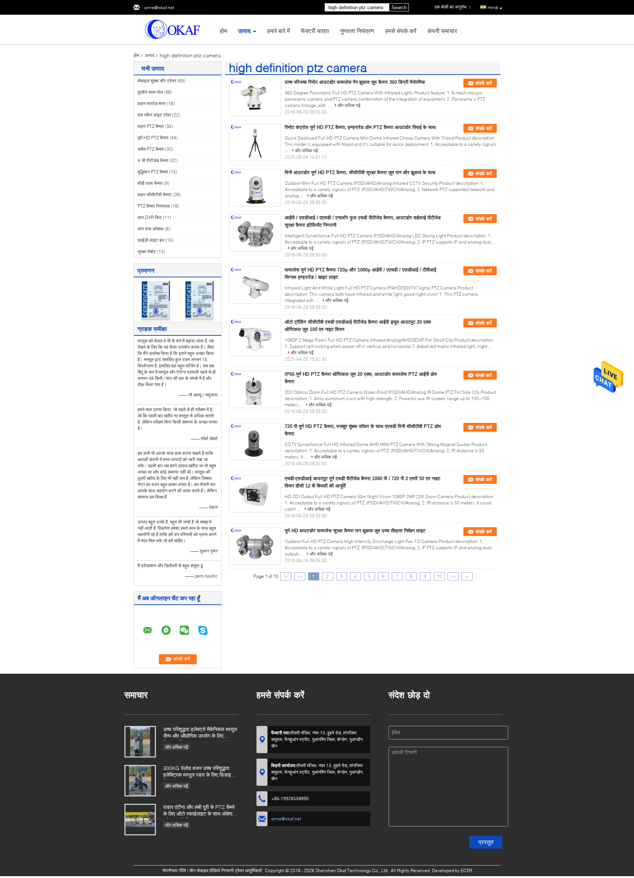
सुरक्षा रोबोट (147, 251)
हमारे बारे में (278, 30)
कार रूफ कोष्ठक (151, 228)
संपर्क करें (484, 83)
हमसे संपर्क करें (400, 30)
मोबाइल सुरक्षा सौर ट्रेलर (157, 80)
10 (439, 576)
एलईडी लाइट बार (151, 240)
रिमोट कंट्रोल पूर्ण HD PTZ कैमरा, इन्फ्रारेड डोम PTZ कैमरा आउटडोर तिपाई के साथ (360, 127)
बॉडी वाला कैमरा (150, 183)
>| (467, 576)
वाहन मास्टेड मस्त (151, 103)
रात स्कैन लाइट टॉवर (154, 115)
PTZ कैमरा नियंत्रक (154, 206)
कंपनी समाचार (442, 30)
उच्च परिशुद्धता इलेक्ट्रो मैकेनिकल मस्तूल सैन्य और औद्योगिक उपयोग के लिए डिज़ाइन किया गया (200, 733)
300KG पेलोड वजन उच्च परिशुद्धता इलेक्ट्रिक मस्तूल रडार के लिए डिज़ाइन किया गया (198, 772)
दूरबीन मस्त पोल (150, 92)
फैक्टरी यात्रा (315, 30)
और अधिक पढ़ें (349, 105)
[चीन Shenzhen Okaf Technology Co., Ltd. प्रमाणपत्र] (156, 300)
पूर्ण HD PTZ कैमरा (153, 137)
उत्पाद (244, 30)
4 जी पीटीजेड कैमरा (153, 160)
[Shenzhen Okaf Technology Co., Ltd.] (174, 29)
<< (300, 576)
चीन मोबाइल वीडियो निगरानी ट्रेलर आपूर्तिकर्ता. (226, 870)
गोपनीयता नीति (174, 870)
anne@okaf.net (159, 7)
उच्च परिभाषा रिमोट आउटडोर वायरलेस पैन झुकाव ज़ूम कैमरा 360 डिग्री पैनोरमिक (355, 82)
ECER (466, 870)
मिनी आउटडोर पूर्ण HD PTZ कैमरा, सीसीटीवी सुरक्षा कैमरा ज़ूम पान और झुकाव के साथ (360, 172)
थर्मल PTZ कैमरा (151, 149)
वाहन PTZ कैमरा (151, 126)
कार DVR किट (150, 217)
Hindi (493, 7)
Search (399, 7)
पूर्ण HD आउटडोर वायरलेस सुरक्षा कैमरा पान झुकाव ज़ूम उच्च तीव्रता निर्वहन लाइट (355, 530)
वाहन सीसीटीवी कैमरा (154, 194)
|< (286, 576)
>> (453, 576)
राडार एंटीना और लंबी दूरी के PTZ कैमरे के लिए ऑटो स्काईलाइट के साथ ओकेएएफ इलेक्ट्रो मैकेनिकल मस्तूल (200, 811)
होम (223, 30)
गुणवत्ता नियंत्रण (357, 30)
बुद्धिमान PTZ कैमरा (153, 171)
